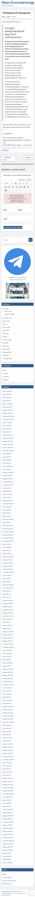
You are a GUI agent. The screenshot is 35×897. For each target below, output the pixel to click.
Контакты (5, 373)
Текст (29, 180)
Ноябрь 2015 (7, 613)
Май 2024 (6, 463)
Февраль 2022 (7, 519)
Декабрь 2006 (7, 850)
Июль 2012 (6, 728)
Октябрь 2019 (7, 538)
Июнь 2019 (6, 547)
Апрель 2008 (7, 825)
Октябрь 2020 (7, 528)
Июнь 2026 (6, 397)
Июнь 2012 (6, 731)
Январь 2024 (7, 475)
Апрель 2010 (7, 809)
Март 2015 (6, 628)
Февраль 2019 (7, 557)
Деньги (5, 321)
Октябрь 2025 (7, 416)
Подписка (6, 379)
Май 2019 (6, 550)
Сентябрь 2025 (7, 419)
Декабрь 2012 (7, 713)
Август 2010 (6, 797)
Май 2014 (6, 660)
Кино (4, 343)
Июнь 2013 (6, 694)
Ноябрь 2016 (7, 600)
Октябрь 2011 (7, 756)
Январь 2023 (7, 500)
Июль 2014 (6, 653)
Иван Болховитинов (17, 2)
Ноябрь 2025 (7, 413)
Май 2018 (6, 581)
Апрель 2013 (7, 700)
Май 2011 (6, 769)
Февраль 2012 (7, 744)
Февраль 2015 (7, 631)
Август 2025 (6, 422)
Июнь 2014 (6, 656)
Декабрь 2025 (7, 410)
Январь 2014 (7, 672)
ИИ (3, 336)
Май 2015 (6, 622)
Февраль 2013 (7, 706)
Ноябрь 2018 (7, 566)
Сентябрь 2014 (7, 647)
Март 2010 (6, 812)
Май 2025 (6, 432)
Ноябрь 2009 (7, 819)
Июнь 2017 (6, 591)
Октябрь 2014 (7, 644)
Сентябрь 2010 (7, 794)
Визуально (22, 180)
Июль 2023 (6, 488)
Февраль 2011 (7, 778)
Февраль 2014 (7, 669)
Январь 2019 (7, 560)
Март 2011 (6, 775)
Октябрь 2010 (7, 791)
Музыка (5, 349)
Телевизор (6, 358)
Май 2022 (6, 513)
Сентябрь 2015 (7, 616)
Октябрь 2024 (7, 447)
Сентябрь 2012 (7, 722)
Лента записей (7, 877)
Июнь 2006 (6, 856)
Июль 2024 (6, 457)
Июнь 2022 (6, 510)
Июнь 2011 (6, 766)
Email (20, 210)
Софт (4, 355)
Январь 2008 (7, 831)
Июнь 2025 (6, 429)
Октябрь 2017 (7, 588)
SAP (4, 309)
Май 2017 (6, 594)
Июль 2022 (6, 507)
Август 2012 (6, 725)
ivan (5, 16)
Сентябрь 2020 (7, 532)
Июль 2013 (6, 691)
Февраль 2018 (7, 585)
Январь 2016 (7, 606)
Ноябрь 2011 (7, 753)
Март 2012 (6, 741)
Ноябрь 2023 (7, 482)
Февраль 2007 (7, 844)
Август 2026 (6, 391)
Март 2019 (6, 553)
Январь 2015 (7, 635)
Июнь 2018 (6, 578)
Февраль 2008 (7, 828)
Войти (4, 874)
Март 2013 (6, 703)
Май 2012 (6, 734)
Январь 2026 (7, 407)
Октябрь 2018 (7, 569)
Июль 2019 (6, 544)
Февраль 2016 (7, 603)
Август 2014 (6, 650)
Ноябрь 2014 (7, 641)
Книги (4, 346)
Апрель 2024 (7, 466)
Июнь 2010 (6, 803)
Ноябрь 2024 (7, 444)
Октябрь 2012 (7, 719)
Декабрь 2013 (7, 675)
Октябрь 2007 (7, 837)
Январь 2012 (7, 747)
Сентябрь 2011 (7, 759)
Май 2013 (6, 697)
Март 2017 (6, 597)
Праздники (6, 352)
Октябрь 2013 (7, 681)
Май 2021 (6, 522)
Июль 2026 (6, 394)
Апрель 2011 (7, 772)
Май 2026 (6, 400)
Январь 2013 (7, 709)
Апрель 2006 (7, 862)
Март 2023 (6, 497)
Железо (5, 327)
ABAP (6, 311)
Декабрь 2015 (7, 610)
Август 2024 (6, 454)
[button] (9, 183)
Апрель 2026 (7, 404)
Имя (5, 210)
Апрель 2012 (7, 738)
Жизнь (6, 150)
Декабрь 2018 (7, 563)
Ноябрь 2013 (7, 678)
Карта (4, 370)
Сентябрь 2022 (7, 503)
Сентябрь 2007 (7, 841)
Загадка (28, 157)
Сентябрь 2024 (7, 450)
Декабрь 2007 (7, 834)
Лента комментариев (9, 880)
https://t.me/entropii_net (17, 279)
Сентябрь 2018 (7, 572)
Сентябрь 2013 (7, 684)
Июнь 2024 (6, 460)
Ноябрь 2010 (7, 787)
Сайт (5, 219)
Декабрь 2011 (7, 750)
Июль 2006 (6, 853)
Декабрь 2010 (7, 784)
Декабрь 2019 (7, 535)
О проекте (6, 376)
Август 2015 (6, 619)
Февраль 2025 (7, 438)
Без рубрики (6, 318)
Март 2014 (6, 666)
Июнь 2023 (6, 491)
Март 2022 (6, 516)
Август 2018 (6, 575)
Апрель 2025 (7, 435)
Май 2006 (6, 859)
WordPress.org (7, 884)
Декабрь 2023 (7, 479)
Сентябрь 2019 (7, 541)
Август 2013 (6, 688)
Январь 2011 (7, 781)
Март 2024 (6, 469)
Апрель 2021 (7, 525)
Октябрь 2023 (7, 485)
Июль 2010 (6, 800)
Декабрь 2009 (7, 816)
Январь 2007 (7, 847)
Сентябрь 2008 (7, 822)
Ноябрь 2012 (7, 716)
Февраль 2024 (7, 472)
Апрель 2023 (7, 494)
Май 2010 (6, 806)
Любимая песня (7, 158)
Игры (4, 333)
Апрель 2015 (7, 625)
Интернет (6, 340)
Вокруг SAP (8, 314)
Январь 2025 (7, 441)
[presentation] (9, 183)
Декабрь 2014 (7, 638)
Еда (4, 324)
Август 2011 (6, 762)
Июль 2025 (6, 425)
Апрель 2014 (7, 663)
